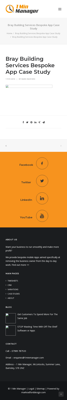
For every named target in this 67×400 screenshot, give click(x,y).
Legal (31, 388)
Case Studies (14, 293)
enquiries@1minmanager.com (29, 357)
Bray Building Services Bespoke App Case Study (37, 33)
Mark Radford (28, 79)
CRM (10, 285)
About (11, 298)
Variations (13, 289)
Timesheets (13, 280)
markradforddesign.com (33, 392)
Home (9, 33)
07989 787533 (19, 350)
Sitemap (40, 388)
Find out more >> (21, 264)
